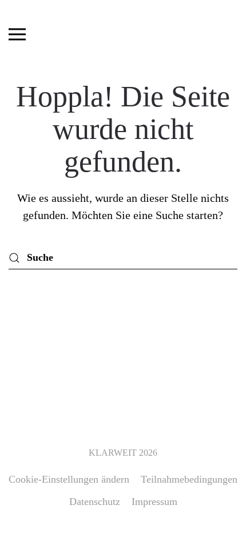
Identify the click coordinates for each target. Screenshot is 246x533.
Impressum (154, 501)
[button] (17, 34)
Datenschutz (94, 501)
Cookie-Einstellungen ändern (69, 479)
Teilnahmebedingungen (189, 479)
